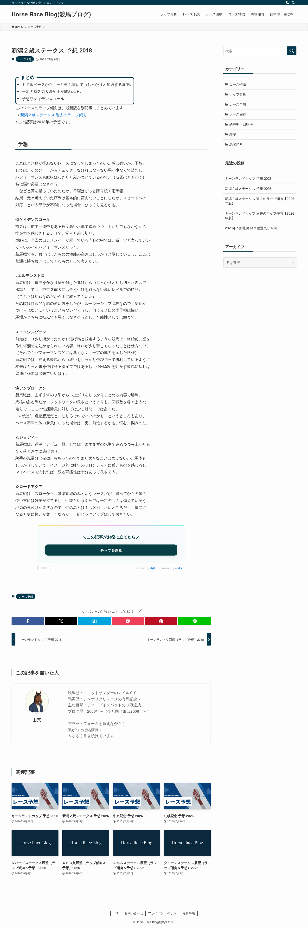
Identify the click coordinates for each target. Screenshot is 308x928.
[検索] (293, 2)
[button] (28, 621)
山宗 (152, 568)
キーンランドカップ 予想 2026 (248, 178)
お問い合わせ (133, 913)
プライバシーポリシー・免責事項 (171, 913)
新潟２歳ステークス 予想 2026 (248, 188)
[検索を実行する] (291, 50)
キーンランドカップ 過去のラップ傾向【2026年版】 (259, 215)
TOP (116, 913)
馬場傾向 (236, 144)
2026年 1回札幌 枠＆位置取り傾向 (251, 227)
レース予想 (25, 59)
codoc (179, 568)
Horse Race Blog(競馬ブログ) (51, 14)
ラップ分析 (237, 94)
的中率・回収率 (241, 124)
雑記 (232, 134)
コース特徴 (237, 84)
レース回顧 (237, 114)
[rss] (287, 2)
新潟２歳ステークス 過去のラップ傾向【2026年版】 (259, 201)
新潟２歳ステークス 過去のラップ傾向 (53, 114)
